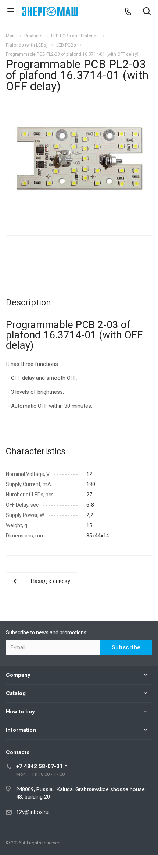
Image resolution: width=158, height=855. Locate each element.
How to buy (20, 711)
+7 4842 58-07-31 (39, 766)
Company (18, 675)
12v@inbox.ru (32, 812)
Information (21, 730)
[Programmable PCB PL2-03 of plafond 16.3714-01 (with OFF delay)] (79, 157)
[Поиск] (147, 12)
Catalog (16, 693)
